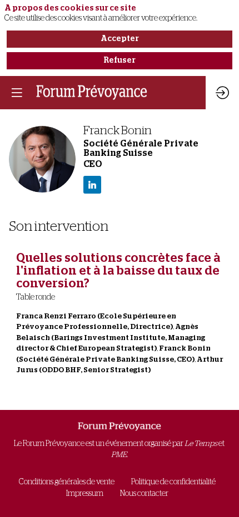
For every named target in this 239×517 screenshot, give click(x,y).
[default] (66, 482)
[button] (16, 92)
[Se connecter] (222, 92)
